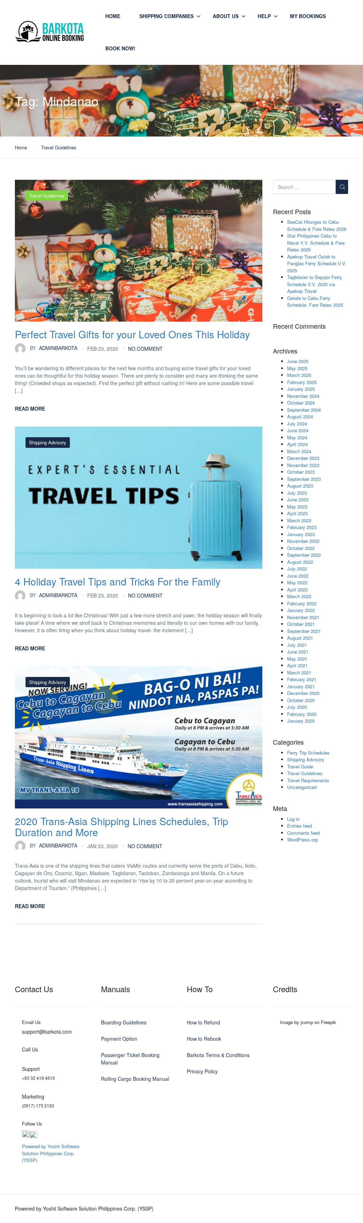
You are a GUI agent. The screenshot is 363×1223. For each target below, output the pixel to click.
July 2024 (297, 423)
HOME (112, 16)
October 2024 (301, 402)
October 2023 (301, 471)
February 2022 (302, 603)
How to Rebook (204, 1038)
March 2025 (299, 375)
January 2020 (301, 720)
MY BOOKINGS (308, 16)
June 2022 (297, 575)
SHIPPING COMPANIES (166, 16)
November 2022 (303, 541)
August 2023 (300, 485)
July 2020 (297, 707)
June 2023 (297, 499)
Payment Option (119, 1038)
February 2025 (302, 382)
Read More (30, 408)
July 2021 (297, 644)
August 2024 (300, 416)
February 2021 (302, 679)
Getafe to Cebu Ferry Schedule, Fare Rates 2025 (315, 301)
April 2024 (297, 444)
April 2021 (297, 665)
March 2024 (299, 451)
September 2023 (304, 479)
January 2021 (301, 686)
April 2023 (297, 513)
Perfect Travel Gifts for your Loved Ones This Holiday (132, 334)
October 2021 (301, 624)
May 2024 (297, 437)
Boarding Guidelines (123, 1022)
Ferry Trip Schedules (308, 752)
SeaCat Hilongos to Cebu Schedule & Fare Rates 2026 (316, 225)
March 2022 (299, 596)
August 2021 (300, 637)
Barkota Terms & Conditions (218, 1054)
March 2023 (299, 520)
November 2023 (303, 465)
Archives (285, 351)
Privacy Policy (202, 1071)
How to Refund (203, 1022)
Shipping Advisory (47, 442)
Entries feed (299, 825)
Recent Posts (292, 211)
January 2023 (301, 534)
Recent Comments (299, 326)
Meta (280, 808)
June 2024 (297, 430)
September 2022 (304, 554)
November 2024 (303, 396)
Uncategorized (302, 787)
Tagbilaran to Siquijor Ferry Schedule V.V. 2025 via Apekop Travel (314, 284)
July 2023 (297, 492)
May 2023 (297, 506)
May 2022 (297, 582)
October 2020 (301, 700)
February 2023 (302, 527)
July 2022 (297, 568)
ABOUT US (226, 16)
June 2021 (297, 651)
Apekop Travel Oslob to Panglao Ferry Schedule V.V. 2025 (316, 263)
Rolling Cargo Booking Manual (135, 1078)
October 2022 (301, 548)
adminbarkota (53, 347)
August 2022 (300, 561)
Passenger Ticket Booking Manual (130, 1058)
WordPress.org (302, 839)
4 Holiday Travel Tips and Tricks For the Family (117, 581)
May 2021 (297, 658)
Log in (293, 819)
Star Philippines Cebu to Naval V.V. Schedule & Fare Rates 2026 (316, 242)
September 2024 (304, 409)
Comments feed (303, 832)
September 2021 (304, 631)
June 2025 (297, 361)
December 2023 (303, 458)
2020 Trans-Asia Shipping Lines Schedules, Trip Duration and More (121, 826)
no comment (145, 348)
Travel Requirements (308, 780)
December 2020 (303, 693)
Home (21, 147)
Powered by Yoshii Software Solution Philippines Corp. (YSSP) (50, 1153)
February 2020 (302, 714)
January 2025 (301, 388)
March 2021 (299, 672)
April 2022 (297, 589)
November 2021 (303, 617)
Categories (288, 742)
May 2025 (297, 368)
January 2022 (301, 610)
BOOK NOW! (120, 48)
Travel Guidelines (59, 147)
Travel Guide (300, 766)
